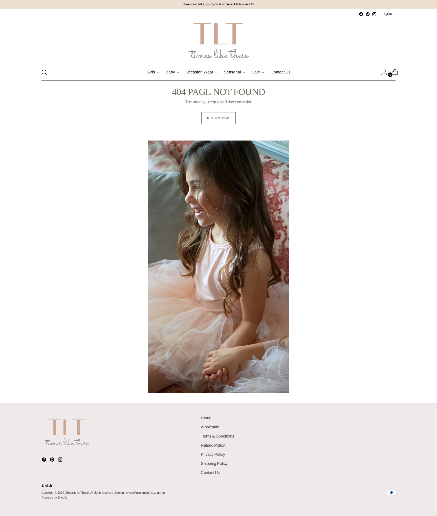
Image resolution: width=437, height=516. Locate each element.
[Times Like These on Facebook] (361, 14)
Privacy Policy (213, 454)
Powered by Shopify (54, 497)
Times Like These (77, 492)
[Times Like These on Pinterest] (367, 14)
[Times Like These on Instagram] (374, 14)
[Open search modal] (44, 72)
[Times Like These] (218, 41)
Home (206, 418)
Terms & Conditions (217, 436)
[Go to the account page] (382, 72)
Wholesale (210, 427)
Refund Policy (213, 445)
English (387, 14)
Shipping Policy (214, 463)
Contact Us (210, 472)
